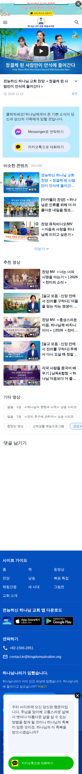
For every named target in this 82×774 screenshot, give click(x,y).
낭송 (31, 578)
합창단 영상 (15, 426)
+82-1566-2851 (21, 648)
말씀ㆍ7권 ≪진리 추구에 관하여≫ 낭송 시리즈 (40, 416)
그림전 (59, 587)
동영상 (59, 569)
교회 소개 (10, 595)
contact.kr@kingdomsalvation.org (35, 657)
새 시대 (34, 587)
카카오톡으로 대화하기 (37, 763)
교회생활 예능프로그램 (48, 426)
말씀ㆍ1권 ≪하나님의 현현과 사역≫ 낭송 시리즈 (42, 407)
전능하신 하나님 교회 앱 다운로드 (32, 610)
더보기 (39, 249)
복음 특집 (61, 578)
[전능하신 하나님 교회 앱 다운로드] (7, 621)
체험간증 (10, 587)
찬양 (6, 578)
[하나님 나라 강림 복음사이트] (41, 22)
